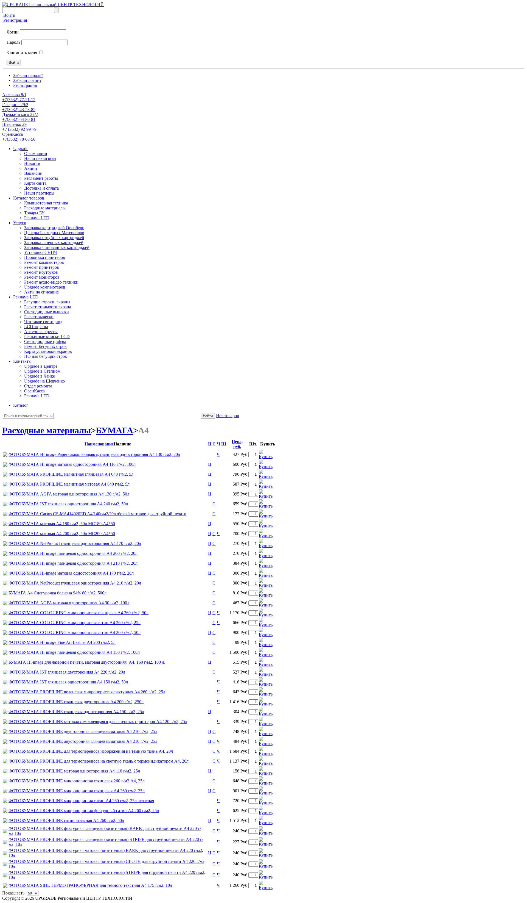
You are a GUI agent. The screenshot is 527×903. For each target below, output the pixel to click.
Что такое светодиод (43, 321)
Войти (8, 15)
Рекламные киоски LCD (47, 336)
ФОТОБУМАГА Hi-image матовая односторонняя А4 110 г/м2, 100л (72, 464)
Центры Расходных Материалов (54, 232)
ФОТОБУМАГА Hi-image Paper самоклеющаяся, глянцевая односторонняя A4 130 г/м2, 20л (94, 454)
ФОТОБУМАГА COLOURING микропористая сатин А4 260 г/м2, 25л (75, 622)
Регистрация (14, 20)
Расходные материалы (45, 208)
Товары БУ (34, 212)
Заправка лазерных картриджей (53, 242)
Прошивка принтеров (44, 257)
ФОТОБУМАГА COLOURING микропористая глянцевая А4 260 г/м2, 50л (78, 612)
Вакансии (33, 173)
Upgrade (20, 148)
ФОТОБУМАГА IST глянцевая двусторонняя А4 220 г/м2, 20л (67, 672)
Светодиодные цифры (45, 341)
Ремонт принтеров (41, 267)
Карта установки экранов (48, 351)
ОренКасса (34, 391)
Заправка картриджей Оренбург (54, 227)
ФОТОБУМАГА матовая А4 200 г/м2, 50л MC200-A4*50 (62, 533)
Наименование (99, 444)
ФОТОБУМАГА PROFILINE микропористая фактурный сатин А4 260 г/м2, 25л (84, 810)
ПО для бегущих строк (45, 356)
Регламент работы (41, 178)
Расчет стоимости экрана (47, 306)
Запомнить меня (22, 52)
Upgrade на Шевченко (44, 381)
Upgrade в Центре (40, 366)
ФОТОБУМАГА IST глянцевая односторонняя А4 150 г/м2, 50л (68, 682)
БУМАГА (114, 430)
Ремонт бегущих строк (45, 346)
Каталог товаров (28, 198)
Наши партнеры (39, 193)
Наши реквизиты (40, 158)
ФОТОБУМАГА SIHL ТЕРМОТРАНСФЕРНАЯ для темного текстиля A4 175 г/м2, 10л (90, 885)
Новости (32, 163)
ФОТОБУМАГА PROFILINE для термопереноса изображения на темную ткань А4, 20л (91, 751)
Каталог (20, 405)
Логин (13, 32)
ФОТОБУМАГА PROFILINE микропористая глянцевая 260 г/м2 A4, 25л (77, 781)
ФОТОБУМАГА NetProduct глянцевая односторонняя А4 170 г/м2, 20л (75, 543)
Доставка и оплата (41, 188)
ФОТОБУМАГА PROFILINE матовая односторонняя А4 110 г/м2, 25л (74, 771)
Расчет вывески (39, 316)
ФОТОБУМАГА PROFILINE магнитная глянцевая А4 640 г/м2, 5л (71, 474)
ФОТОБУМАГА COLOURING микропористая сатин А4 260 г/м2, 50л (75, 632)
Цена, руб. (237, 444)
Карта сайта (35, 183)
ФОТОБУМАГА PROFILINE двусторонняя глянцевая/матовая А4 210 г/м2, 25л (83, 731)
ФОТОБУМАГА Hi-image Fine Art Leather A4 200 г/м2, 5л (62, 642)
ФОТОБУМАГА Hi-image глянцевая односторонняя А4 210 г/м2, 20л (73, 563)
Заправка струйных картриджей (54, 237)
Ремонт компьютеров (44, 262)
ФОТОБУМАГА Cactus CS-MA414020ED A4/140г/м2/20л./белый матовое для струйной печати (97, 513)
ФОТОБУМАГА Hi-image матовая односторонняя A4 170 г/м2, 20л (71, 573)
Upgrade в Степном (42, 371)
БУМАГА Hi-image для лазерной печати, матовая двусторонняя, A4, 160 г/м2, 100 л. (87, 662)
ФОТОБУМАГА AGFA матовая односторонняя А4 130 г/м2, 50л (69, 494)
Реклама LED (36, 217)
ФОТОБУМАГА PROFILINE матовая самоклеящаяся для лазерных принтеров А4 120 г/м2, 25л (98, 721)
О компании (35, 153)
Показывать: (14, 893)
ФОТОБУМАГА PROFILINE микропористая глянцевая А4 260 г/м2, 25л (77, 790)
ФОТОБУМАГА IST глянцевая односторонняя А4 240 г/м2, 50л (68, 504)
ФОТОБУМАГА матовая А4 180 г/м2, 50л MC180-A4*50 (62, 523)
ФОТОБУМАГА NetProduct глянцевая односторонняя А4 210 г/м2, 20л (75, 583)
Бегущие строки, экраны (47, 302)
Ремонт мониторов (42, 277)
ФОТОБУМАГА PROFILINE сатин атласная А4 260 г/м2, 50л (66, 820)
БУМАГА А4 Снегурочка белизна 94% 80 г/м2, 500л (57, 593)
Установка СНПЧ (40, 252)
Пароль (13, 42)
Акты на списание (41, 292)
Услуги (19, 222)
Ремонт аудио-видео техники (51, 282)
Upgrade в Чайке (39, 376)
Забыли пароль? (28, 75)
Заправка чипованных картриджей (56, 247)
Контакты (22, 361)
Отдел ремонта (38, 386)
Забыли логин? (27, 80)
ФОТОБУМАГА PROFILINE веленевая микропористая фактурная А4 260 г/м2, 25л (87, 691)
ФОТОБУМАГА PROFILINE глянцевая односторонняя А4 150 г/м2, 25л (76, 711)
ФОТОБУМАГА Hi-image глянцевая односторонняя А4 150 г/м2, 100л (74, 652)
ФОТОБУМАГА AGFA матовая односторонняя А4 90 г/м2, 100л (69, 602)
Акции (30, 168)
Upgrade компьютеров (44, 287)
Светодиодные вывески (46, 311)
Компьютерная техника (46, 203)
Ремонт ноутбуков (41, 272)
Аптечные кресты (41, 331)
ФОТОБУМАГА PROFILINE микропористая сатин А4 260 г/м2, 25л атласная (81, 800)
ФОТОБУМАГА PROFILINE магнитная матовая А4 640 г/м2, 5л (69, 484)
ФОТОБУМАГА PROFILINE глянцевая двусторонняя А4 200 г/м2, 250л (76, 701)
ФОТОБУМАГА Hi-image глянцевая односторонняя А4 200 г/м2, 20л (73, 553)
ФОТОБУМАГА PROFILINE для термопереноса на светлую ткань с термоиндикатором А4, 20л (99, 761)
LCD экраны (36, 326)
